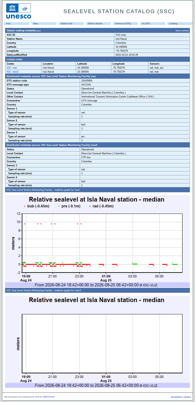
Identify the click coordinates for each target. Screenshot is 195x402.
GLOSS (146, 23)
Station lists (66, 23)
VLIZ (37, 397)
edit (38, 31)
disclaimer (176, 397)
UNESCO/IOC (49, 397)
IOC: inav (12, 67)
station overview (182, 31)
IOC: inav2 (12, 71)
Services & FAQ (123, 23)
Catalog (173, 23)
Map (35, 23)
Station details (95, 23)
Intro (8, 23)
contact (187, 397)
